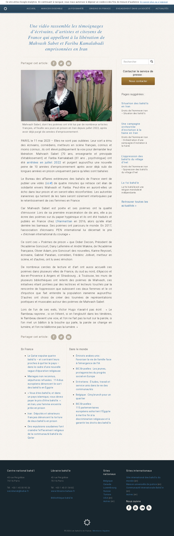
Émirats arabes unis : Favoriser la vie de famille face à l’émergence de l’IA (93, 359)
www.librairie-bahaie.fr (63, 491)
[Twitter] (61, 63)
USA (105, 498)
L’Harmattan (64, 221)
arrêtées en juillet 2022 (44, 162)
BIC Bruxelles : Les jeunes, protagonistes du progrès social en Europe (91, 372)
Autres (106, 501)
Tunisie (107, 494)
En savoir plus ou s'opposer (154, 2)
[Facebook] (54, 63)
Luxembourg (110, 487)
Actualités (162, 8)
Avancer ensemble (52, 8)
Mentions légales (101, 531)
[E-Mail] (69, 63)
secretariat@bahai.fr (18, 491)
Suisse (107, 491)
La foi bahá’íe (76, 8)
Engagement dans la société (133, 8)
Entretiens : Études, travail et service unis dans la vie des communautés (93, 385)
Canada (107, 484)
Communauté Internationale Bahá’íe (145, 487)
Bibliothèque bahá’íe (62, 498)
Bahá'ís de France (5, 9)
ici (47, 183)
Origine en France (100, 8)
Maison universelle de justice (141, 484)
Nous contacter (138, 81)
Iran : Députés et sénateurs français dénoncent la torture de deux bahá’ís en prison (45, 417)
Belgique (108, 481)
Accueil (31, 8)
